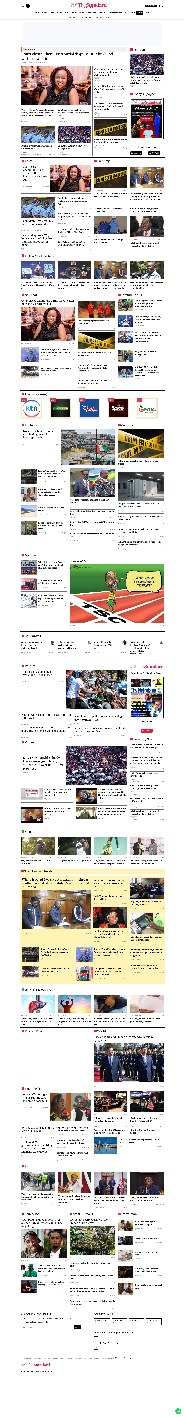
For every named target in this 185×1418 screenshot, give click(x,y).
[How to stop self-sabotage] (125, 1240)
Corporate (27, 1359)
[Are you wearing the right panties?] (125, 1255)
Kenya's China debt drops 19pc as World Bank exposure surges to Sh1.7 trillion (110, 89)
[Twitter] (120, 1321)
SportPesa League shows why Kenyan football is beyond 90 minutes (148, 320)
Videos (29, 742)
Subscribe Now (146, 118)
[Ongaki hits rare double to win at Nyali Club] (38, 846)
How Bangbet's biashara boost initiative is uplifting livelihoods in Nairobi (148, 304)
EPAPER (140, 13)
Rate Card (47, 1359)
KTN (126, 13)
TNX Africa (32, 1214)
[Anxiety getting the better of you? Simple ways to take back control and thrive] (74, 1004)
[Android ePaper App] (136, 153)
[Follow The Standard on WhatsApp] (178, 1411)
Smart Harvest (83, 1214)
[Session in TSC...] (117, 593)
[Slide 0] (37, 1081)
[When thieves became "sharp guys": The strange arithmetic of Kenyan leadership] (29, 567)
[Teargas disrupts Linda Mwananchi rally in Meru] (96, 690)
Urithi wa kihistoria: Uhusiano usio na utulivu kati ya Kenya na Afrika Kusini (109, 1200)
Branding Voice (132, 295)
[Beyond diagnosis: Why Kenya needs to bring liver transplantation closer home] (38, 1004)
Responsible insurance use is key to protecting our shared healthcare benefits (50, 599)
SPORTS (81, 13)
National (31, 295)
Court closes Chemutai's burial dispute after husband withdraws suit (47, 302)
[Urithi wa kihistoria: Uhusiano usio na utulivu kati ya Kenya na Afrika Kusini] (110, 1184)
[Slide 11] (75, 1081)
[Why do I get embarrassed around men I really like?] (125, 1272)
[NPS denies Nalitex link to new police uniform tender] (110, 225)
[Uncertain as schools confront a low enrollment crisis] (30, 371)
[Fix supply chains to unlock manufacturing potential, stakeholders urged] (29, 494)
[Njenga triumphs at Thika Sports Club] (74, 846)
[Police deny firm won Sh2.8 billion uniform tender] (38, 134)
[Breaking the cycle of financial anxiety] (125, 1289)
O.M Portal (69, 1359)
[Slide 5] (54, 1081)
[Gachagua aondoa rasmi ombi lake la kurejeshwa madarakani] (147, 1184)
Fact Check (32, 1088)
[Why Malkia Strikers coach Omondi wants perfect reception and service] (110, 846)
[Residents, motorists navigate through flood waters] (56, 1059)
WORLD (67, 13)
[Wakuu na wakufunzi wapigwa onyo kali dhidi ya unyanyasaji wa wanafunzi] (74, 1183)
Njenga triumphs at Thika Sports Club (74, 861)
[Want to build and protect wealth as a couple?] (125, 1225)
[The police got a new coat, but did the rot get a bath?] (29, 584)
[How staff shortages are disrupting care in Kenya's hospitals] (70, 1108)
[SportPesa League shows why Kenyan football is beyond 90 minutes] (125, 321)
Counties (127, 425)
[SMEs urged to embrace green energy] (29, 511)
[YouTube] (155, 1321)
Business (31, 425)
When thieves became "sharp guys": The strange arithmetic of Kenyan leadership (51, 565)
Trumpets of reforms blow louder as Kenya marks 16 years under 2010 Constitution (93, 368)
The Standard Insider (39, 871)
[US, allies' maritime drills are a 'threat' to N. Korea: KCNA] (147, 1102)
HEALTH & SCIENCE (39, 989)
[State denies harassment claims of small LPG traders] (92, 483)
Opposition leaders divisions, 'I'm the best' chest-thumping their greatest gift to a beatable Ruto (140, 648)
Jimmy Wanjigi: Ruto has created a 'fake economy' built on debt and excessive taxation (109, 106)
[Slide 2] (44, 1081)
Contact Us (37, 1359)
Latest (29, 161)
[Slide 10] (72, 1081)
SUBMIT (77, 1327)
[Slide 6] (58, 1081)
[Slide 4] (51, 1081)
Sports (29, 831)
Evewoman (129, 1214)
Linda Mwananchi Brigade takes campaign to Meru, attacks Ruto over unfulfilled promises (146, 80)
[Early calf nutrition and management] (125, 356)
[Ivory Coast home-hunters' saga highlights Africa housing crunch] (88, 448)
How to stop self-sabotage (146, 1238)
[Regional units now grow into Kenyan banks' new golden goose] (29, 528)
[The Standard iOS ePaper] (154, 153)
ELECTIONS (102, 13)
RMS (86, 1359)
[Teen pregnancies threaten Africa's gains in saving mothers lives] (147, 1004)
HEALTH (74, 13)
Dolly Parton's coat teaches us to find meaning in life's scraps (68, 645)
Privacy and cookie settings (123, 1358)
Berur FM (112, 17)
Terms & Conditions (108, 1359)
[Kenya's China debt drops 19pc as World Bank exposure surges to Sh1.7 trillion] (29, 476)
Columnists (33, 636)
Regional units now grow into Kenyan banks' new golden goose (51, 526)
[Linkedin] (137, 1321)
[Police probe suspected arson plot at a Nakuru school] (96, 341)
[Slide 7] (61, 1081)
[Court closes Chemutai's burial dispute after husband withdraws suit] (56, 86)
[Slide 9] (68, 1081)
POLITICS (52, 13)
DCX (62, 1359)
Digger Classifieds (109, 1343)
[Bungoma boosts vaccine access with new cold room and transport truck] (141, 487)
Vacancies (55, 1359)
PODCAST (132, 13)
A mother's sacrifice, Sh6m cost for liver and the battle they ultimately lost (73, 113)
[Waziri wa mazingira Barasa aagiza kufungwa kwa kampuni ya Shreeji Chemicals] (38, 1182)
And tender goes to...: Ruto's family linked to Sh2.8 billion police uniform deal (37, 285)
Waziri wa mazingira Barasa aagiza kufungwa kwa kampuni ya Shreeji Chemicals (37, 1197)
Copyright (79, 1359)
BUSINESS (59, 13)
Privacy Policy (94, 1359)
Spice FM (99, 17)
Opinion (30, 555)
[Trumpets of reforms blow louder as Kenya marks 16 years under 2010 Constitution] (84, 974)
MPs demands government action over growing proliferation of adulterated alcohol (109, 72)
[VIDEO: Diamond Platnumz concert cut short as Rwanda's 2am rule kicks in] (29, 1270)
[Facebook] (103, 1321)
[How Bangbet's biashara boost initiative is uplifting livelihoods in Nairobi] (125, 305)
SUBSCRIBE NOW (150, 5)
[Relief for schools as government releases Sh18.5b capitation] (147, 227)
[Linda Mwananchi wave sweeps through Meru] (74, 134)
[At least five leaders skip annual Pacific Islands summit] (110, 1102)
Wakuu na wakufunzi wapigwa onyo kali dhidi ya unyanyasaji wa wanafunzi (74, 1199)
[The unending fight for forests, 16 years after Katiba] (96, 310)
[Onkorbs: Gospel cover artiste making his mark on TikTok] (29, 1287)
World (101, 1031)
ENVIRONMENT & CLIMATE (115, 13)
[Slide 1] (40, 1081)
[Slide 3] (47, 1081)
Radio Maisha (86, 17)
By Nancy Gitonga (33, 62)
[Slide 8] (65, 1081)
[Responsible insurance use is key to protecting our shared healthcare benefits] (29, 601)
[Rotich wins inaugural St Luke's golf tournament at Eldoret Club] (147, 846)
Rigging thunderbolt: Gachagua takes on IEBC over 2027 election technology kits (146, 285)
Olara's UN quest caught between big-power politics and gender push (32, 645)
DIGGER (147, 13)
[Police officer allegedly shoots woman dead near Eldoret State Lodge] (110, 128)
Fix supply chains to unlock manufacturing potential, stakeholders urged (50, 492)
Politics (30, 666)
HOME (37, 13)
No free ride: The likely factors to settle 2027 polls (104, 645)
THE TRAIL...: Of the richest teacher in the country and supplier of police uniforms (74, 285)
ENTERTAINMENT (91, 13)
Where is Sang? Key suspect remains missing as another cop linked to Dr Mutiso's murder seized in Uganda (37, 113)
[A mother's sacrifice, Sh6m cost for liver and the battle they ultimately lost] (110, 1004)
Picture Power (35, 1031)
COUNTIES (44, 13)
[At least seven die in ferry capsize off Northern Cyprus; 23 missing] (105, 1146)
